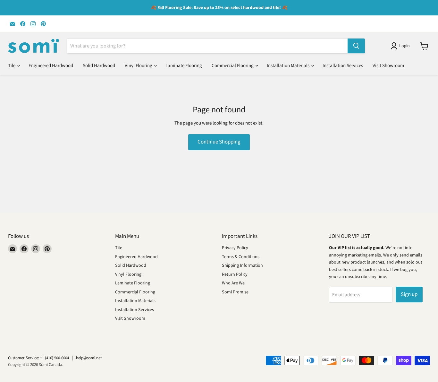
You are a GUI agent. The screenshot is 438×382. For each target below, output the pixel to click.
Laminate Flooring (183, 65)
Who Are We (233, 283)
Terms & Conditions (240, 257)
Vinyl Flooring (139, 65)
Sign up (409, 294)
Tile (12, 65)
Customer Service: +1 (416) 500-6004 (38, 358)
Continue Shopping (219, 142)
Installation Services (343, 65)
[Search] (356, 46)
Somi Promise (235, 292)
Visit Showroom (388, 65)
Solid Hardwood (99, 65)
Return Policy (235, 274)
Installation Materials (288, 65)
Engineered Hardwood (51, 65)
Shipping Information (242, 265)
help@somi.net (89, 358)
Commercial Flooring (233, 65)
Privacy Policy (235, 248)
